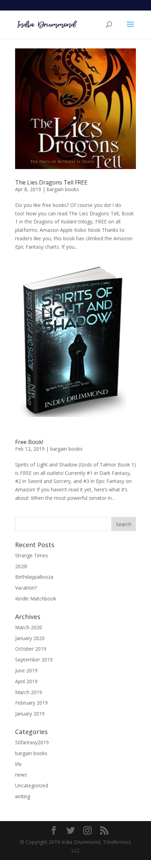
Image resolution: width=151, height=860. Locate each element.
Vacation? (26, 587)
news (21, 774)
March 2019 (28, 692)
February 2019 (31, 702)
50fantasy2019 (32, 742)
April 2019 (26, 681)
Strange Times (31, 555)
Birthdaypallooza (34, 576)
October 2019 (30, 648)
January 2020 (30, 638)
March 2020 (28, 627)
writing (22, 796)
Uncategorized (31, 785)
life (18, 764)
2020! (21, 566)
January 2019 (30, 713)
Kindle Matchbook (35, 598)
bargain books (63, 189)
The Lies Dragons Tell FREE (51, 182)
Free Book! (29, 442)
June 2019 (26, 670)
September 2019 (34, 659)
